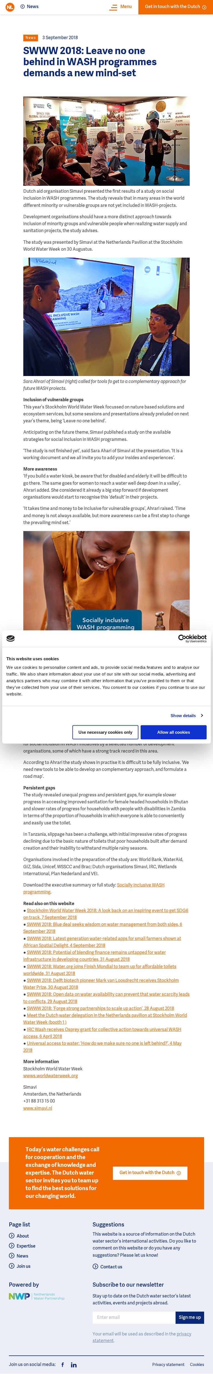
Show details (183, 715)
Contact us (111, 1267)
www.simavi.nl (37, 1108)
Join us (24, 1266)
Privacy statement (168, 1365)
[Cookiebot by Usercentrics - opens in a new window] (182, 638)
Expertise (26, 1246)
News (33, 7)
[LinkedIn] (72, 1364)
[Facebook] (62, 1364)
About (23, 1236)
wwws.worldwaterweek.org (50, 1076)
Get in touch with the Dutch (172, 7)
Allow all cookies (173, 732)
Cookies (197, 1365)
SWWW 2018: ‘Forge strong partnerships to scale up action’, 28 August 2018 (100, 1009)
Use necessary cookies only (105, 732)
